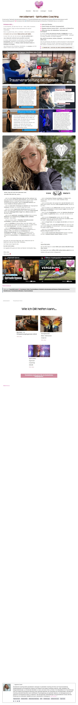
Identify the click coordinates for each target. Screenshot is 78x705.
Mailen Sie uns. (6, 385)
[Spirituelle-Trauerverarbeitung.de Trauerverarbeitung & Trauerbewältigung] (39, 5)
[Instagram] (15, 701)
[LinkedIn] (19, 701)
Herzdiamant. (6, 300)
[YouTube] (17, 701)
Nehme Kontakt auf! (6, 285)
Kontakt (50, 10)
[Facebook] (13, 701)
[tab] (6, 301)
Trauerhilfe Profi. (18, 300)
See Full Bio (53, 696)
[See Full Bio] (57, 696)
